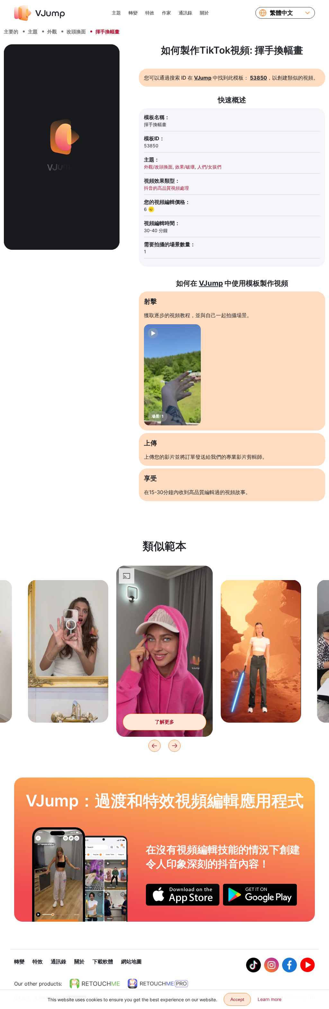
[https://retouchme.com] (95, 983)
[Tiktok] (253, 965)
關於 (204, 12)
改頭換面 (76, 32)
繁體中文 (281, 13)
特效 (149, 12)
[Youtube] (307, 965)
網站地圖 (131, 961)
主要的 (11, 32)
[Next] (174, 746)
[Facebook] (289, 965)
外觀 (52, 32)
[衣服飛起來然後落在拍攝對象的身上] (58, 874)
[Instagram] (271, 965)
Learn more (269, 999)
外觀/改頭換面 (158, 167)
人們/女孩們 (209, 167)
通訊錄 (185, 12)
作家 (166, 12)
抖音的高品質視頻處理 (166, 188)
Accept (237, 999)
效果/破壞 (185, 167)
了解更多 (68, 708)
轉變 (133, 12)
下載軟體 (103, 961)
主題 (116, 12)
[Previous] (154, 746)
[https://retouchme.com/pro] (158, 983)
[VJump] (39, 13)
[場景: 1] (172, 374)
